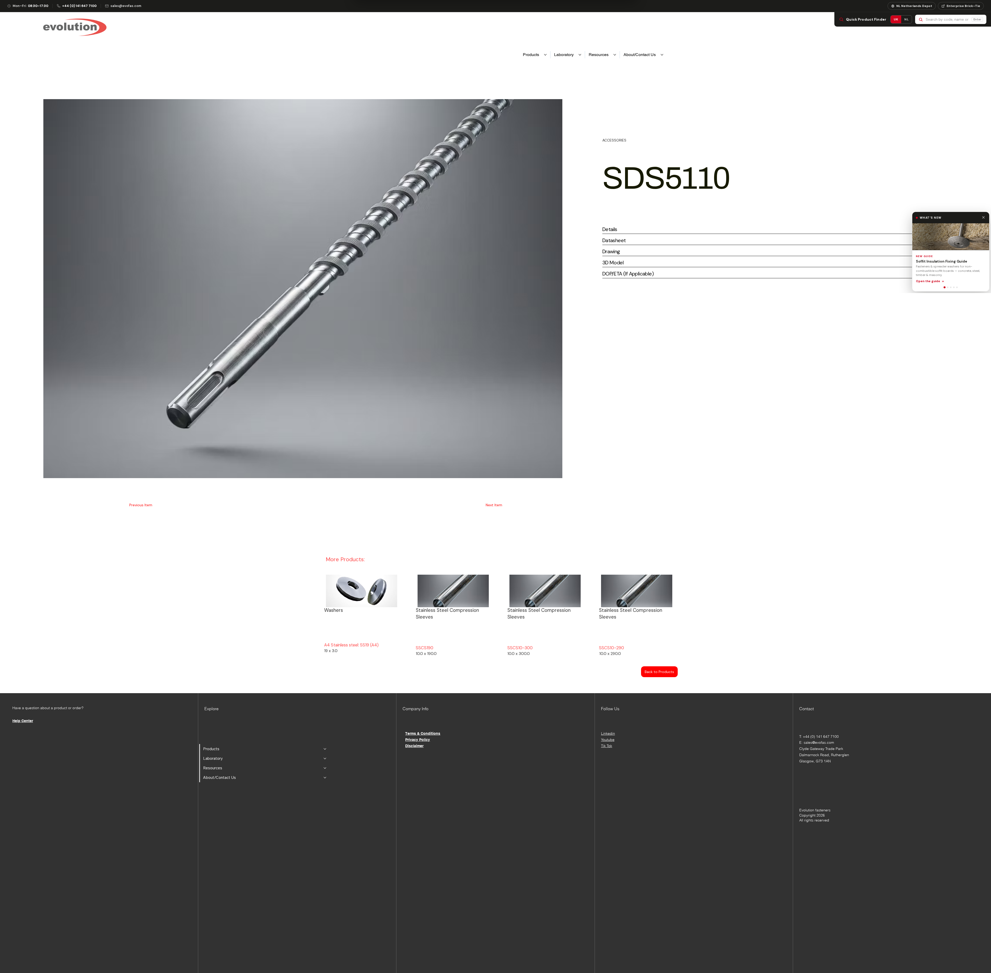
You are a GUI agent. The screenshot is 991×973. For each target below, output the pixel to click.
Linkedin (608, 733)
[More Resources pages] (614, 54)
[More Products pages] (545, 54)
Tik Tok (606, 745)
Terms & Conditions (422, 733)
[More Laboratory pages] (580, 54)
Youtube (607, 739)
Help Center (22, 721)
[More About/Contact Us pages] (662, 54)
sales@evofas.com (819, 742)
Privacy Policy (417, 740)
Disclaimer (414, 746)
